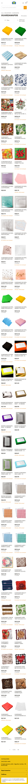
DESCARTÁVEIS (8, 13)
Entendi (4, 781)
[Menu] (2, 3)
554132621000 (5, 759)
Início (2, 13)
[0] (26, 3)
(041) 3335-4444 (5, 761)
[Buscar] (25, 7)
